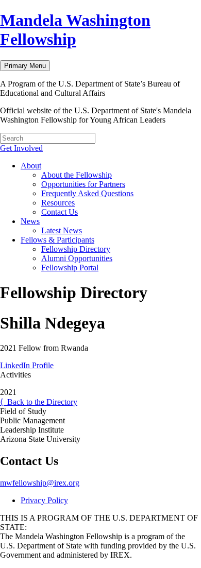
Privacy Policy (44, 500)
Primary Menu (25, 66)
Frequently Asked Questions (87, 193)
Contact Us (59, 212)
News (30, 221)
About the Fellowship (76, 174)
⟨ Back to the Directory (38, 402)
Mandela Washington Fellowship (75, 29)
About (31, 165)
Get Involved (21, 148)
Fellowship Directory (75, 249)
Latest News (61, 230)
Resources (58, 202)
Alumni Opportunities (76, 258)
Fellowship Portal (69, 267)
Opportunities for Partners (83, 184)
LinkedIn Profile (27, 365)
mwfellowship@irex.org (39, 482)
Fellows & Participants (57, 239)
